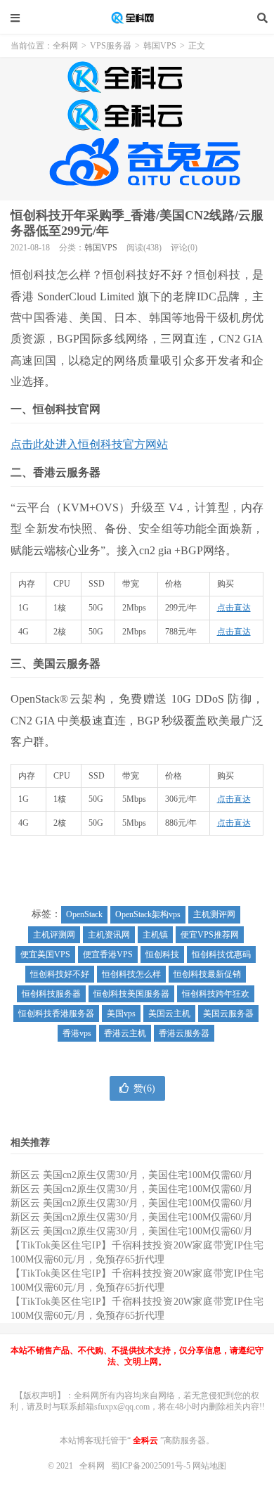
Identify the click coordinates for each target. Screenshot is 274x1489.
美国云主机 (169, 1013)
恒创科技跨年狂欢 (215, 994)
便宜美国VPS (45, 954)
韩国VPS (159, 46)
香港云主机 (125, 1033)
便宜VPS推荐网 (210, 935)
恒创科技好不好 (59, 974)
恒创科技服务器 (51, 994)
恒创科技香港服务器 (56, 1013)
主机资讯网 (109, 935)
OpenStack (84, 914)
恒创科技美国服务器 (131, 994)
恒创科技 (162, 954)
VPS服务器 (110, 46)
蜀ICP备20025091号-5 (152, 1466)
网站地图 (209, 1466)
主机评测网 (54, 935)
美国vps (121, 1013)
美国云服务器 (228, 1013)
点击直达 (234, 608)
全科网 (137, 18)
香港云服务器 (184, 1033)
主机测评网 (214, 914)
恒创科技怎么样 (131, 974)
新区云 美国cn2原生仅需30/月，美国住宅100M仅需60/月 (132, 1175)
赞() (144, 1088)
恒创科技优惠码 (221, 954)
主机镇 (155, 935)
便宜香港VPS (108, 954)
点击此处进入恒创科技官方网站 (89, 444)
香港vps (77, 1033)
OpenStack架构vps (148, 914)
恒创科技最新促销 (207, 974)
